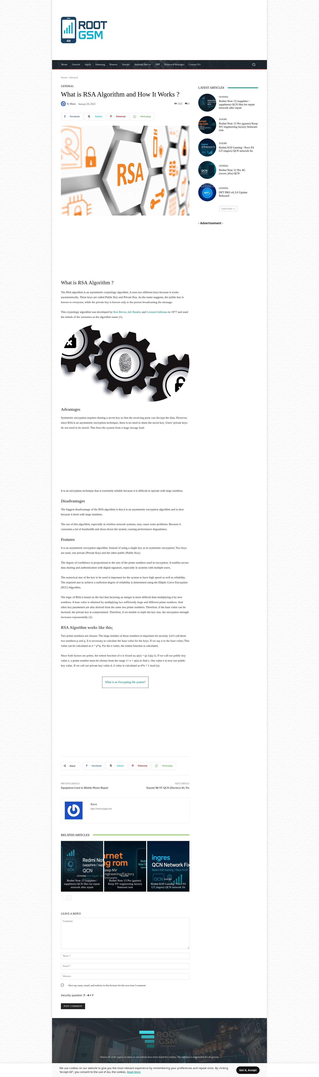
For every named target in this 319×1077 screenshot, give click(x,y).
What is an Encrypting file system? (125, 682)
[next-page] (69, 897)
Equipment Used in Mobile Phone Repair (84, 787)
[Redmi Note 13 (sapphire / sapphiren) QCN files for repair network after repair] (82, 866)
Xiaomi (124, 876)
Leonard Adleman (157, 312)
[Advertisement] (190, 30)
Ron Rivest (119, 312)
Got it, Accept (248, 1070)
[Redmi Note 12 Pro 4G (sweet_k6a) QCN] (207, 170)
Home (64, 77)
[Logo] (87, 30)
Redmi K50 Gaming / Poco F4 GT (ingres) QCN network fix (168, 885)
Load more (226, 208)
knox (73, 104)
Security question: (77, 995)
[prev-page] (63, 897)
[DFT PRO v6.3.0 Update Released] (207, 192)
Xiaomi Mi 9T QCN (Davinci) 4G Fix (167, 787)
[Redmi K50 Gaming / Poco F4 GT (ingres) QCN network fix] (168, 866)
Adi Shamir (133, 312)
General (74, 77)
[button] (253, 64)
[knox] (64, 103)
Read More (133, 1072)
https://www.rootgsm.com (101, 809)
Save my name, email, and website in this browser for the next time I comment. (107, 985)
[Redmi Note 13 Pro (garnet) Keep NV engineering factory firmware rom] (125, 866)
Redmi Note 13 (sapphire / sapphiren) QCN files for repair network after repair (82, 884)
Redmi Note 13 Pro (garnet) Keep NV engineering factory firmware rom (125, 884)
